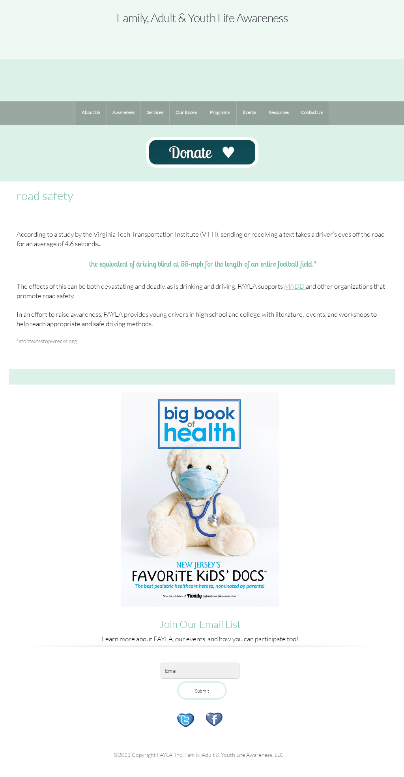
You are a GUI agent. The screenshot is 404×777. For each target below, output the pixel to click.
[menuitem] (91, 113)
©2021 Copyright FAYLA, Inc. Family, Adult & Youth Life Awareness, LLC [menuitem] (199, 754)
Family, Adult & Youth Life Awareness (202, 17)
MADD (295, 286)
